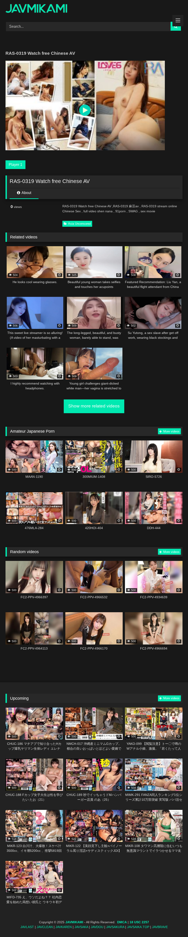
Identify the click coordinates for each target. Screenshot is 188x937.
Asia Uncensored (79, 223)
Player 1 (15, 165)
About (26, 193)
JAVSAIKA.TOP (138, 927)
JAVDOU (97, 927)
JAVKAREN (63, 927)
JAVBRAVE (160, 927)
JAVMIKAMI (74, 922)
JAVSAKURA (115, 927)
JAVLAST (27, 927)
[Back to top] (174, 923)
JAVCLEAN (45, 927)
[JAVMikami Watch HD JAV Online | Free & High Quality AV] (94, 9)
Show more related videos (94, 406)
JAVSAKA (81, 927)
